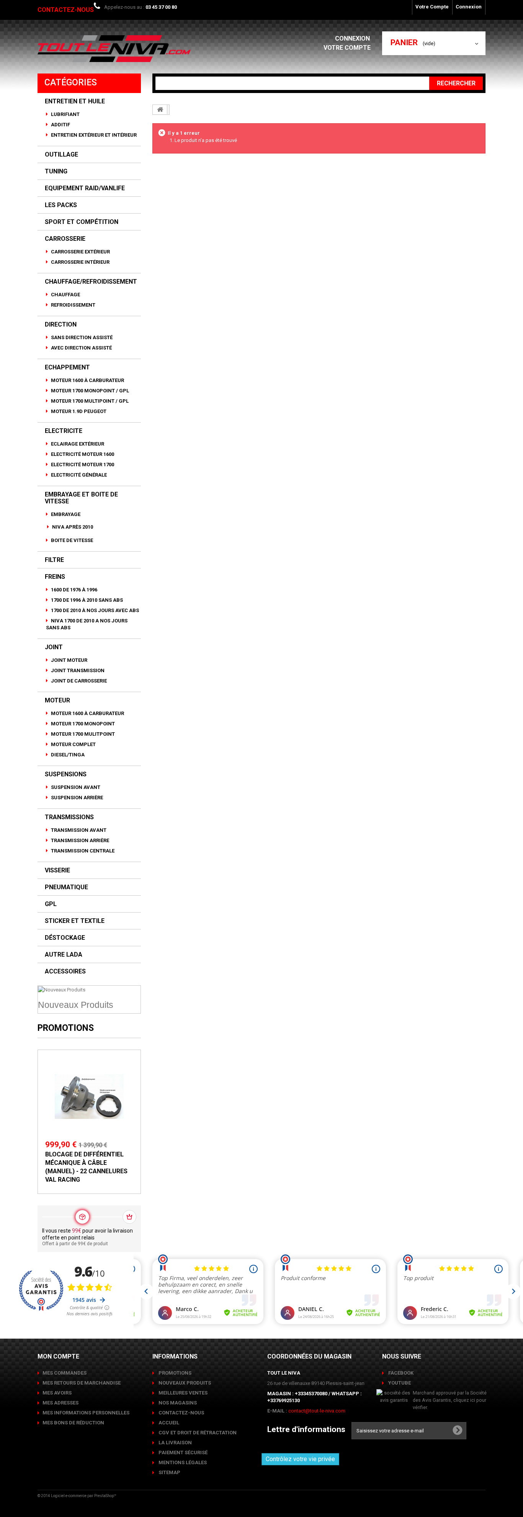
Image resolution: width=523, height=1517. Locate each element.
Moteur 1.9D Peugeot (78, 411)
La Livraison (174, 1442)
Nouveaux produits (184, 1383)
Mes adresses (60, 1403)
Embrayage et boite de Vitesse (81, 498)
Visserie (57, 870)
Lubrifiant (65, 114)
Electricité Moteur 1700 (82, 464)
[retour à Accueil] (160, 109)
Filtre (54, 560)
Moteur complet (73, 744)
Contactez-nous (66, 10)
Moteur (57, 700)
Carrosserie (65, 238)
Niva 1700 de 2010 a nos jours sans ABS (86, 624)
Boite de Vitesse (71, 540)
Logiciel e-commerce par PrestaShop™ (83, 1496)
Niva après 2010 (72, 527)
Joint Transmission (77, 670)
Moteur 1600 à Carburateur (87, 380)
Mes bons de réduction (73, 1423)
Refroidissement (72, 305)
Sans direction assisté (81, 337)
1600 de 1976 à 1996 (73, 590)
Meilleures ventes (182, 1393)
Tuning (56, 171)
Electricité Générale (78, 475)
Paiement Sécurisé (182, 1452)
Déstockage (65, 937)
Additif (60, 124)
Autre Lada (63, 954)
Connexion (469, 7)
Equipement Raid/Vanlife (85, 188)
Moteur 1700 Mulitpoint (82, 734)
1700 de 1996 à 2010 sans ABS (86, 600)
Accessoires (65, 971)
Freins (55, 576)
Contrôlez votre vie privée (300, 1459)
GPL (51, 904)
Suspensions (66, 774)
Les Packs (61, 205)
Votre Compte (432, 7)
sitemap (168, 1472)
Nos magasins (177, 1403)
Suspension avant (75, 787)
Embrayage (65, 514)
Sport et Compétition (81, 222)
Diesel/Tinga (67, 755)
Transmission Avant (78, 830)
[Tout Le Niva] (114, 48)
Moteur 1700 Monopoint (82, 724)
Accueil (168, 1423)
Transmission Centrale (82, 851)
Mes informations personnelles (85, 1413)
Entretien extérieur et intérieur (93, 135)
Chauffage (65, 294)
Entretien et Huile (75, 101)
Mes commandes (64, 1373)
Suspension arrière (76, 797)
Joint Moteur (68, 660)
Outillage (61, 154)
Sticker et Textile (75, 921)
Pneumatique (66, 887)
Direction (61, 324)
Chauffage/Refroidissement (91, 281)
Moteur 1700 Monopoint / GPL (89, 391)
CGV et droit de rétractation (197, 1432)
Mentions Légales (182, 1462)
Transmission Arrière (79, 840)
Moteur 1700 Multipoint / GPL (89, 401)
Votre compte (347, 47)
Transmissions (69, 817)
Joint (54, 647)
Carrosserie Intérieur (80, 262)
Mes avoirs (57, 1393)
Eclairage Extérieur (77, 444)
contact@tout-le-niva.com (316, 1411)
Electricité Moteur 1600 (82, 454)
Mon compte (58, 1356)
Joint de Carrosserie (78, 681)
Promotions (66, 1028)
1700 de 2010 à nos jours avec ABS (94, 610)
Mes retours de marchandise (81, 1383)
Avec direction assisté (81, 348)
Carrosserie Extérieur (80, 252)
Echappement (67, 367)
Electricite (63, 431)
